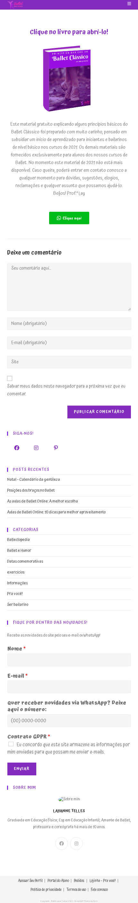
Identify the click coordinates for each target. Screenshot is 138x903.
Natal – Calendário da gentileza (33, 479)
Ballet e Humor (19, 550)
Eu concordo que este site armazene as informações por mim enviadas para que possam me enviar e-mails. (68, 748)
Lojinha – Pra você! (103, 881)
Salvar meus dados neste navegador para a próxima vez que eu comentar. (66, 390)
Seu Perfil (36, 881)
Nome (16, 649)
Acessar (23, 881)
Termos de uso (76, 890)
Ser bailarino (17, 604)
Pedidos (79, 881)
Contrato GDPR (28, 736)
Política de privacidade (46, 890)
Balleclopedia (18, 539)
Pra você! (15, 593)
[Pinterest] (56, 448)
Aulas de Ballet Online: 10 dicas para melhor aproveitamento (56, 512)
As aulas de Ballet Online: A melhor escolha (42, 501)
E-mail (17, 676)
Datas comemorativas (25, 561)
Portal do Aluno (58, 881)
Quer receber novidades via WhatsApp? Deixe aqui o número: (66, 706)
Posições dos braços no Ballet (31, 490)
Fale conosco (99, 890)
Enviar (22, 769)
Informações (17, 583)
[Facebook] (17, 448)
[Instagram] (36, 448)
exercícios (15, 572)
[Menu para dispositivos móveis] (127, 4)
